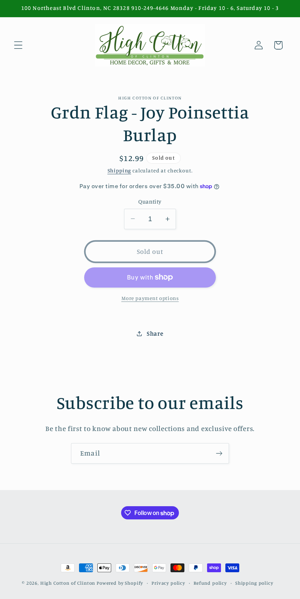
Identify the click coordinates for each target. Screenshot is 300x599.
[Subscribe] (219, 453)
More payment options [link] (150, 298)
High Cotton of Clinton (67, 583)
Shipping (119, 170)
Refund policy (210, 583)
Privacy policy (168, 583)
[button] (18, 45)
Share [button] (155, 333)
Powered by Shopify (120, 583)
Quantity (150, 201)
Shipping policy (254, 583)
